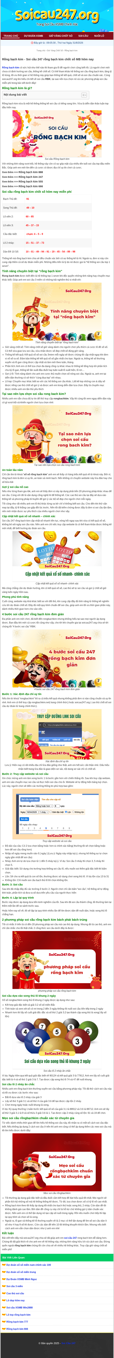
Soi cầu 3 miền (14, 1286)
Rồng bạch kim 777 (17, 1322)
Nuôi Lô (99, 36)
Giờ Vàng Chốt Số (60, 36)
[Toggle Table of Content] (82, 95)
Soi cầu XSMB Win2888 (19, 1307)
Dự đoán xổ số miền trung (21, 1272)
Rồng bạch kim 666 (17, 1329)
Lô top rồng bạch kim (18, 1315)
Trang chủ (41, 50)
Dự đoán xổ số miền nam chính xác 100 (28, 1265)
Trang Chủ (11, 36)
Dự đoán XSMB (33, 36)
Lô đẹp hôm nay (15, 1300)
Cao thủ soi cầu (15, 1293)
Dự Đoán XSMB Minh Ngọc (21, 1279)
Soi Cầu (83, 36)
